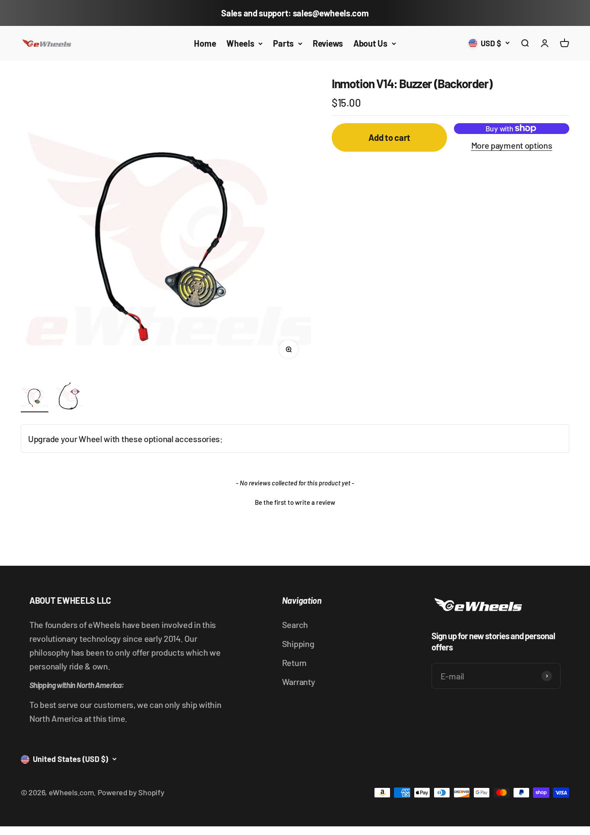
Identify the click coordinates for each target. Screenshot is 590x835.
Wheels (240, 43)
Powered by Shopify (131, 792)
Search (295, 624)
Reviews (328, 43)
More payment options (511, 145)
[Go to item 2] (69, 397)
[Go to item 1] (34, 397)
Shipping (298, 643)
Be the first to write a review (295, 502)
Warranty (298, 681)
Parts (283, 43)
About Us (370, 43)
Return (294, 662)
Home (205, 43)
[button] (295, 501)
